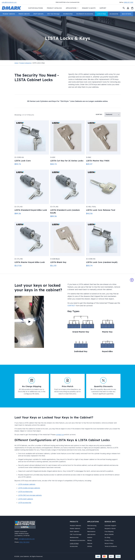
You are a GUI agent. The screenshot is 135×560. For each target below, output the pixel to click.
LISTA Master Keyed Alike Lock (30, 262)
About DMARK (109, 534)
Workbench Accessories (77, 540)
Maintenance (91, 531)
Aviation (89, 537)
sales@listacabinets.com (26, 539)
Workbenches (74, 537)
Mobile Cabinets (75, 528)
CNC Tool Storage (75, 534)
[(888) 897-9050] (116, 2)
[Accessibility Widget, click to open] (132, 280)
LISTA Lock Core (23, 161)
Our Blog (107, 537)
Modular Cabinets (75, 525)
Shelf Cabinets (74, 531)
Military (89, 540)
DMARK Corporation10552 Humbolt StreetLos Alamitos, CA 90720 (22, 533)
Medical (89, 543)
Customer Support (110, 525)
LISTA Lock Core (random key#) (101, 262)
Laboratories (91, 534)
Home (16, 63)
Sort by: (99, 114)
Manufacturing (91, 525)
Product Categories (25, 63)
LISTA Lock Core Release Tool (100, 210)
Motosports (91, 528)
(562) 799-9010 (24, 542)
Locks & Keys (74, 543)
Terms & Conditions (111, 546)
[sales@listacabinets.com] (18, 2)
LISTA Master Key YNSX (97, 161)
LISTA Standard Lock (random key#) (65, 211)
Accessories (74, 546)
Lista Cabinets (24, 556)
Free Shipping (109, 531)
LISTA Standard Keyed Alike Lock (31, 210)
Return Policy (109, 543)
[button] (72, 8)
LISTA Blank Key (58, 262)
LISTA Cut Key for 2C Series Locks (66, 161)
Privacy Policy (109, 540)
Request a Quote (110, 528)
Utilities (89, 546)
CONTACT (72, 306)
